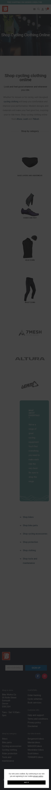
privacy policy (38, 776)
